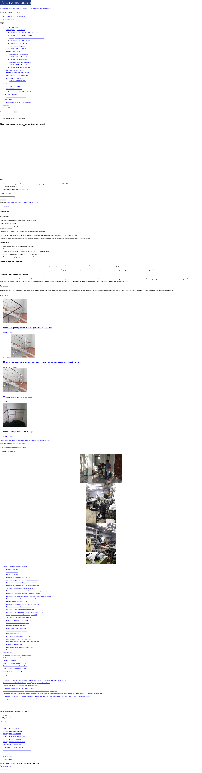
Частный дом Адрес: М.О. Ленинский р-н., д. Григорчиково (20, 685)
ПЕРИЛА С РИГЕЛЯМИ (13, 51)
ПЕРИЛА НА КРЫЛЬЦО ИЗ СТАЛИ (19, 48)
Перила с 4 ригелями (12, 574)
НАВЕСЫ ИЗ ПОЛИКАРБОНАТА (16, 97)
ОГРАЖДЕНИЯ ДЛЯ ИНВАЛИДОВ (19, 40)
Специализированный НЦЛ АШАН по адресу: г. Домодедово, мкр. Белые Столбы (26, 683)
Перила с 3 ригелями (12, 572)
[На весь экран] (2, 769)
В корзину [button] (10, 332)
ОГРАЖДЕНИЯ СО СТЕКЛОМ (18, 43)
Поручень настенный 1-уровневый (16, 628)
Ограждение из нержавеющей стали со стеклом (17, 655)
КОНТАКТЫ (6, 107)
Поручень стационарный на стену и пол (17, 623)
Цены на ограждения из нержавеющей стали (13, 447)
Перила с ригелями (5, 193)
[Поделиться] (4, 769)
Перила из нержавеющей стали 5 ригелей (18, 577)
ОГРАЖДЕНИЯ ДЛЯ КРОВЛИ (15, 70)
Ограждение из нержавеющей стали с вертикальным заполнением (25, 612)
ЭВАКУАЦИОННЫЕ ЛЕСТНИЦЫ (13, 747)
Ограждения (10, 202)
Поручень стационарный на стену (16, 625)
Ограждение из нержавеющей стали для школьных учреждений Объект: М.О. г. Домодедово (30, 691)
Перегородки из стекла (9, 652)
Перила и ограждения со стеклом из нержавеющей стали (22, 580)
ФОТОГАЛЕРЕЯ (8, 756)
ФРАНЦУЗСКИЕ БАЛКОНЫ (17, 81)
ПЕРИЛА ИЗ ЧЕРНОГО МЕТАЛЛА (13, 739)
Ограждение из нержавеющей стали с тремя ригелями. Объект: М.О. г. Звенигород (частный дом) (31, 699)
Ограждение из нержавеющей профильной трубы (20, 609)
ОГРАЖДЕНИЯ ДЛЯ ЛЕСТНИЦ (15, 30)
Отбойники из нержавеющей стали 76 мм (15, 668)
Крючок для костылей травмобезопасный (18, 636)
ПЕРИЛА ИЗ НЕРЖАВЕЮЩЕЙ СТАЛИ (17, 73)
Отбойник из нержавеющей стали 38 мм (14, 663)
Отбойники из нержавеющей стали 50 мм (15, 666)
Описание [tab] (6, 206)
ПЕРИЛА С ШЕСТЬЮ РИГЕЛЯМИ (19, 67)
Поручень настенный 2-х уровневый (16, 631)
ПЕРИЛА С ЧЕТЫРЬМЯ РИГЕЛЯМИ (20, 62)
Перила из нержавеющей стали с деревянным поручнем (22, 585)
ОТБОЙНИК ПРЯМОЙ (9, 660)
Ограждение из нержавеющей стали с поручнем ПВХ (21, 615)
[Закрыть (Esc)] (6, 769)
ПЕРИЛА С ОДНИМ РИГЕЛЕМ (18, 54)
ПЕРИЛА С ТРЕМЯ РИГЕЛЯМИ (18, 59)
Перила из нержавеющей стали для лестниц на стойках (22, 599)
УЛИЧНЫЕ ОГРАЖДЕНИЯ (17, 46)
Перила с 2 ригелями (12, 569)
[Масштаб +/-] (0, 769)
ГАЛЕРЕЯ (6, 105)
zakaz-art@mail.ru (20, 16)
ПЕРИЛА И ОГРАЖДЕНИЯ (11, 27)
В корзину (3, 200)
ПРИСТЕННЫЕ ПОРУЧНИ (14, 89)
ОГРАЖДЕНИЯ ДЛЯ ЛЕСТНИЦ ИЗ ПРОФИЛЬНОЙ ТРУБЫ (26, 38)
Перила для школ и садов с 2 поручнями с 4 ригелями (21, 582)
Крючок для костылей (12, 633)
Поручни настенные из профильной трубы (18, 620)
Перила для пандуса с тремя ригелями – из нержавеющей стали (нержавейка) (28, 596)
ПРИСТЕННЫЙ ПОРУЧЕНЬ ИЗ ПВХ (20, 91)
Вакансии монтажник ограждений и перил (18, 102)
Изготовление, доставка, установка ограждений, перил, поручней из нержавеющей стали (25, 8)
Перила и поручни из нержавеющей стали (15, 566)
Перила (36, 202)
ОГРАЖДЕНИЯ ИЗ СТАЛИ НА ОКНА (17, 75)
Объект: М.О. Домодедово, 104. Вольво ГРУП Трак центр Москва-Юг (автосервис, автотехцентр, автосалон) (34, 680)
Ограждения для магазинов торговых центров (19, 588)
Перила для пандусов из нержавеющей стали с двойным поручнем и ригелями (29, 591)
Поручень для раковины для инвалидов (17, 650)
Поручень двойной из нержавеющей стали (18, 639)
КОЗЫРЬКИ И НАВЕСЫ (10, 94)
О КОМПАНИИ (7, 99)
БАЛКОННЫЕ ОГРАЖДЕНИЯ (15, 78)
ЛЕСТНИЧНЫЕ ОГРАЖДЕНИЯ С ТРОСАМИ (19, 617)
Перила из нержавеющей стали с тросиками (19, 607)
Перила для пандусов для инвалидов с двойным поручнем (23, 593)
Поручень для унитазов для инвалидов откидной (20, 647)
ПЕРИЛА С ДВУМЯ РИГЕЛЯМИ (18, 57)
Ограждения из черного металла (24, 202)
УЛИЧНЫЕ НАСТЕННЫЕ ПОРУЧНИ (17, 86)
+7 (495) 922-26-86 (8, 16)
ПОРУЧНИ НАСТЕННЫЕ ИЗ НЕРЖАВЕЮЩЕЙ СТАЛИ (22, 641)
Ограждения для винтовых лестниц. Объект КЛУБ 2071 (19, 688)
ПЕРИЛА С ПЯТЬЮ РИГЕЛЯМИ (18, 65)
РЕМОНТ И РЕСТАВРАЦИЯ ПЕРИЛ (13, 671)
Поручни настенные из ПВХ (14, 644)
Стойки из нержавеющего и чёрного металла (16, 658)
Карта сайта (4, 763)
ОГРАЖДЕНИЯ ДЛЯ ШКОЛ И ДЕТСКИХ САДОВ (23, 32)
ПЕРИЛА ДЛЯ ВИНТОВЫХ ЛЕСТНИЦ (20, 35)
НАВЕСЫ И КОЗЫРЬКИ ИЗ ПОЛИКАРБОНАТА (17, 750)
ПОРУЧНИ (6, 83)
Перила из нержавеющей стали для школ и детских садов (22, 604)
